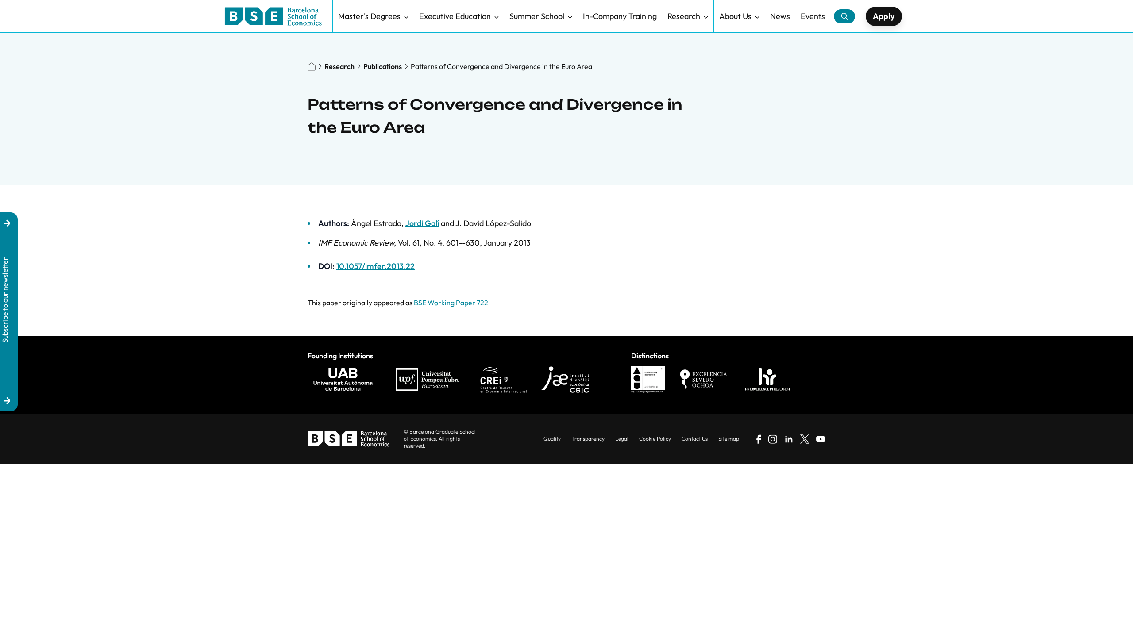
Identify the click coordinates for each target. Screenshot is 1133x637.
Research (683, 16)
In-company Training (620, 16)
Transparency (588, 438)
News (780, 16)
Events (813, 16)
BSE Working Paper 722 (451, 302)
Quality (552, 438)
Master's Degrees (369, 16)
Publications (382, 66)
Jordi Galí (422, 223)
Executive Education (455, 16)
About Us (735, 16)
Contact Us (695, 438)
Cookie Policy (655, 438)
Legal (621, 438)
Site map (728, 438)
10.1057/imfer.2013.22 (375, 266)
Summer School (536, 16)
